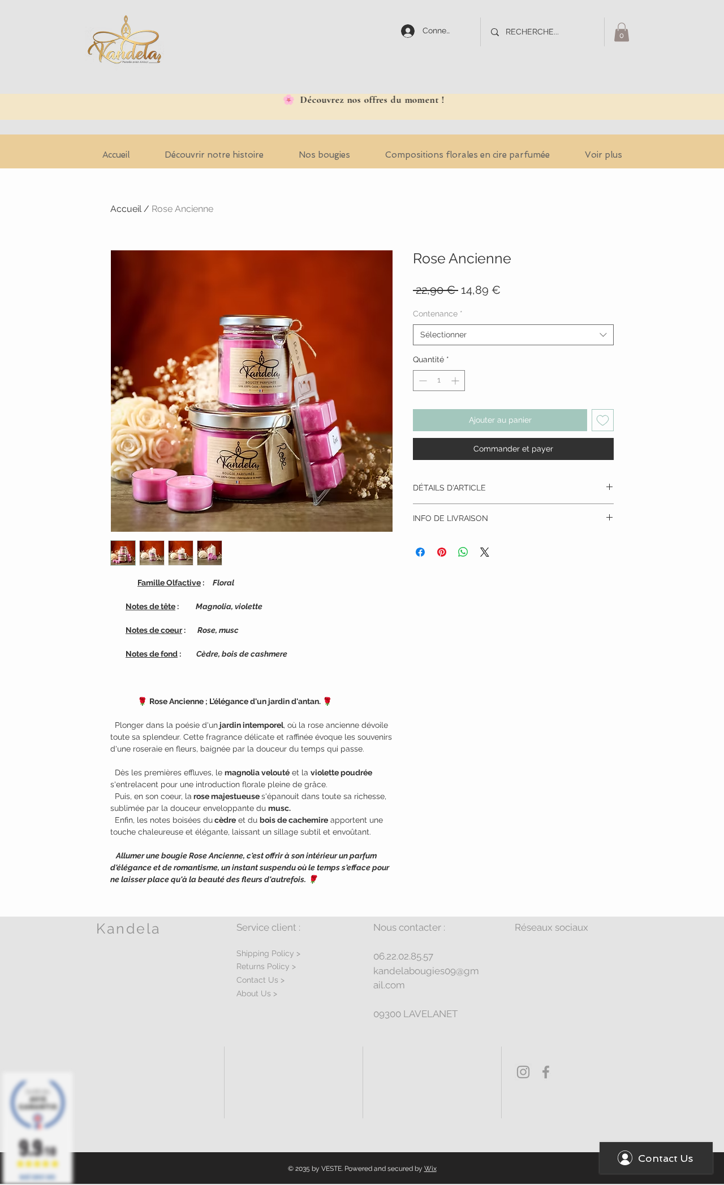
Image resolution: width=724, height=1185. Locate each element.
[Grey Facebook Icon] (545, 1072)
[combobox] (513, 335)
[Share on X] (485, 552)
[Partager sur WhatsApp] (463, 552)
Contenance (438, 313)
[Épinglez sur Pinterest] (442, 552)
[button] (622, 32)
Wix (430, 1169)
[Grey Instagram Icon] (523, 1072)
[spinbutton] (439, 380)
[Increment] (456, 380)
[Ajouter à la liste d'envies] (603, 420)
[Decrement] (422, 380)
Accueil (125, 208)
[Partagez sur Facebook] (420, 552)
